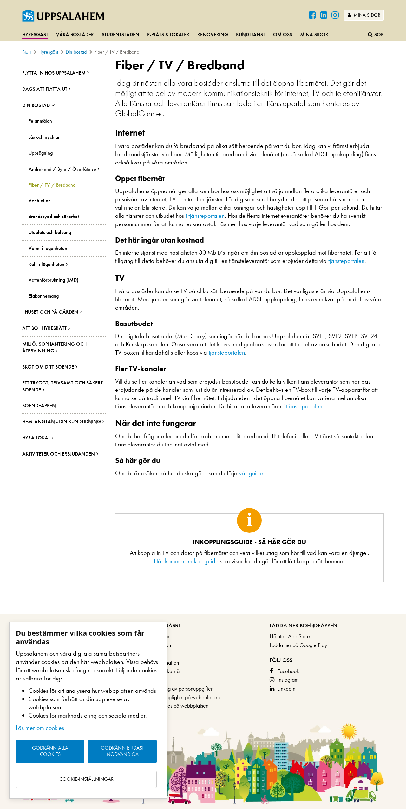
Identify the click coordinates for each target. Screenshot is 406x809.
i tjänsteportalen (205, 215)
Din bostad (76, 52)
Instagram (288, 679)
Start (26, 52)
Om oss (282, 34)
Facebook (288, 671)
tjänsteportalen (346, 261)
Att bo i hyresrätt (44, 328)
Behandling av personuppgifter (179, 688)
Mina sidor (366, 15)
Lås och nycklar (44, 137)
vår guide (251, 473)
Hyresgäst (35, 34)
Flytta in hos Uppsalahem (54, 73)
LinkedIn (286, 688)
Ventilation (40, 200)
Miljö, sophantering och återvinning (54, 347)
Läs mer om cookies (40, 728)
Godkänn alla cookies (50, 751)
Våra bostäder (75, 34)
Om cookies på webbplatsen (177, 705)
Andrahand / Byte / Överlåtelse (62, 169)
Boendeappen (39, 405)
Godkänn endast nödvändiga (122, 751)
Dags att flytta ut (44, 89)
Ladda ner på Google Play (298, 645)
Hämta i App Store (290, 636)
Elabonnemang (44, 296)
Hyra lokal (36, 437)
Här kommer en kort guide (186, 561)
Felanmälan (40, 121)
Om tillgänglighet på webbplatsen (183, 697)
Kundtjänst (250, 34)
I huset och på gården (50, 312)
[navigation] (203, 35)
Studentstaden (120, 34)
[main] (203, 336)
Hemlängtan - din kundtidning (61, 421)
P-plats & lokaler (168, 34)
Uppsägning (41, 153)
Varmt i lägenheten (48, 248)
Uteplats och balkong (50, 232)
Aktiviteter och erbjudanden (58, 454)
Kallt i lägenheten (46, 264)
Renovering (212, 34)
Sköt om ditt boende (48, 367)
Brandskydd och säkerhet (54, 216)
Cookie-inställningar (86, 779)
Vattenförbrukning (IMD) (53, 280)
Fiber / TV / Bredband (52, 185)
